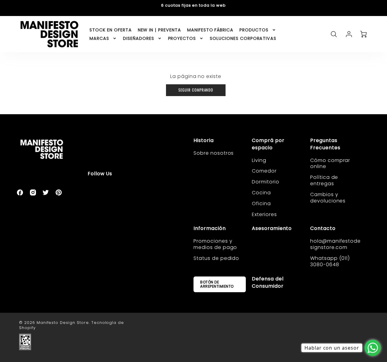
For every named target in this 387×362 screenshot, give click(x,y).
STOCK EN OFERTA (110, 30)
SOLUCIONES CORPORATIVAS (243, 38)
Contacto (323, 228)
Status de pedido (216, 258)
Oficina (261, 203)
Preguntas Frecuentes (325, 144)
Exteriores (264, 214)
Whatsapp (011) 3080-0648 (330, 261)
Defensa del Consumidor (268, 282)
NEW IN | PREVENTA (159, 30)
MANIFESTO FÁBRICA (210, 30)
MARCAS (99, 38)
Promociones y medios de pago (215, 244)
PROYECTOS (182, 38)
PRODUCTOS (253, 30)
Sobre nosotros (214, 153)
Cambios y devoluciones (328, 197)
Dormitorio (265, 181)
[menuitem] (110, 30)
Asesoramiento (272, 228)
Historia (204, 140)
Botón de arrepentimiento (217, 284)
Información (210, 228)
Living (259, 160)
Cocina (261, 192)
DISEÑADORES (138, 38)
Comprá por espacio (268, 144)
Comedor (264, 170)
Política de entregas (324, 180)
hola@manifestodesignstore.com (335, 244)
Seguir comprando (195, 90)
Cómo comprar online (330, 163)
